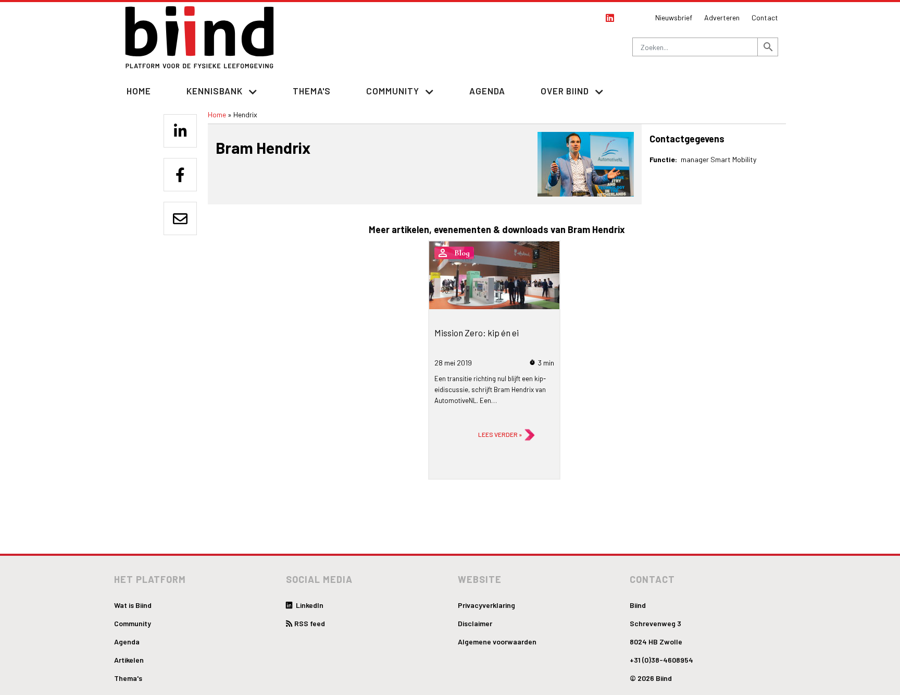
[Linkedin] (180, 131)
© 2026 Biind (651, 678)
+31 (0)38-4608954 (661, 659)
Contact (765, 17)
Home (139, 91)
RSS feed (309, 623)
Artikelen (129, 659)
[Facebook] (180, 174)
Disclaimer (475, 623)
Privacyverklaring (486, 605)
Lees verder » (500, 434)
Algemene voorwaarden (497, 641)
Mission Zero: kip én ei (476, 332)
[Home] (200, 37)
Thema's (312, 91)
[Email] (180, 218)
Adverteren (722, 17)
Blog (462, 253)
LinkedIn (308, 605)
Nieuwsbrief (673, 17)
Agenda (487, 91)
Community (132, 623)
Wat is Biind (133, 605)
